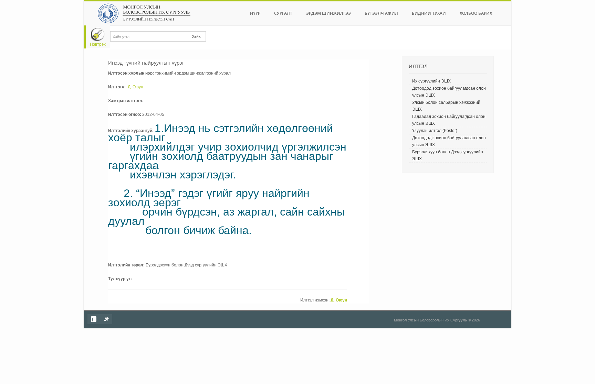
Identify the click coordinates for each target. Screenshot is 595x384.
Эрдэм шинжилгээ (328, 13)
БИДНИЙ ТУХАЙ (429, 13)
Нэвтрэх (98, 44)
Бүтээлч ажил (381, 13)
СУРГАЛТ (283, 13)
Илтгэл (418, 66)
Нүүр (255, 13)
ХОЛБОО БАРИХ (476, 13)
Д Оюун (135, 87)
